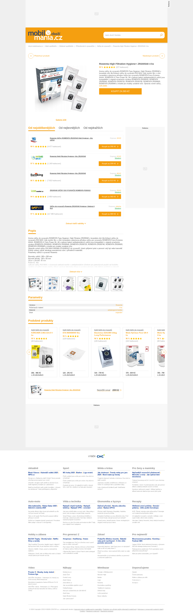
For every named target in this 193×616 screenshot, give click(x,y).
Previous (29, 352)
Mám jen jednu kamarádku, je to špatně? (145, 553)
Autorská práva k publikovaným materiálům (88, 609)
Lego (99, 580)
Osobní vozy (67, 577)
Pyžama (100, 582)
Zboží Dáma (67, 580)
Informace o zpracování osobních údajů (150, 609)
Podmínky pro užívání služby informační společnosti (119, 609)
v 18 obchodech (132, 375)
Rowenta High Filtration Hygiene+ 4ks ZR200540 (68, 156)
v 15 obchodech (69, 375)
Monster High (102, 574)
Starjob (134, 572)
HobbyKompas (67, 588)
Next (164, 352)
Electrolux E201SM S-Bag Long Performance (105, 334)
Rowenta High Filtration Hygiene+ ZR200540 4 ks (126, 64)
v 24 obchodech (100, 375)
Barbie (100, 577)
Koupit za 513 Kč (109, 180)
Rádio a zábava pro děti (139, 577)
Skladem (118, 158)
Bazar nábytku (102, 596)
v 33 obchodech (37, 375)
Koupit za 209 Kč (109, 163)
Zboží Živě (66, 574)
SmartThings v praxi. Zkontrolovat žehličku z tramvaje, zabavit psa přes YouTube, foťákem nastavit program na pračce (77, 518)
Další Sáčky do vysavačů (40, 330)
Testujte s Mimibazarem (105, 572)
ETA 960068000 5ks (71, 333)
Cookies (82, 611)
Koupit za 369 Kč (109, 197)
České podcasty (137, 574)
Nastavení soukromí (92, 611)
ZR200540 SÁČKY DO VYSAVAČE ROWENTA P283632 (70, 190)
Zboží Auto (66, 593)
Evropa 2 (135, 582)
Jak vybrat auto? (68, 598)
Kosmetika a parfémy (104, 585)
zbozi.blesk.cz (67, 582)
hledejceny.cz (67, 572)
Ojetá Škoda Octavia (69, 596)
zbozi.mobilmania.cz (35, 46)
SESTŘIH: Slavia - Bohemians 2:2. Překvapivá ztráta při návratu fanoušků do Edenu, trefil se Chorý (43, 588)
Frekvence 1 (136, 580)
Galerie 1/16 (61, 120)
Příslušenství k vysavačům (85, 46)
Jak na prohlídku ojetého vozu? (73, 585)
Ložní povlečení (103, 593)
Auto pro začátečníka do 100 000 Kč (74, 590)
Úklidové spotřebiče (66, 46)
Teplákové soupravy (104, 588)
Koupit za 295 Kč (120, 91)
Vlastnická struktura (106, 611)
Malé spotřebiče (51, 46)
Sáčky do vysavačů (104, 46)
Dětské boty (101, 590)
